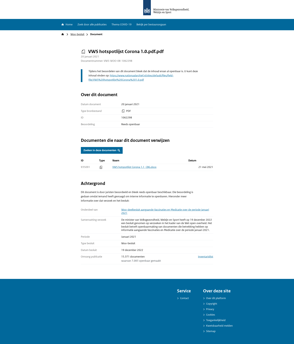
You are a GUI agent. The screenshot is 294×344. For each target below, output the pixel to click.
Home (69, 24)
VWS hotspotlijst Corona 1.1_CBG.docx (134, 167)
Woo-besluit (77, 34)
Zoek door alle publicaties (92, 24)
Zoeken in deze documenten (99, 150)
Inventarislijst (205, 256)
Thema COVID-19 (121, 24)
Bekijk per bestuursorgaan (151, 24)
